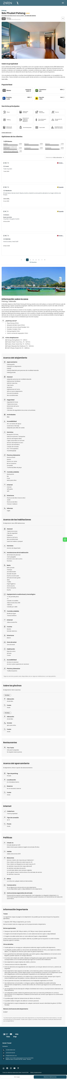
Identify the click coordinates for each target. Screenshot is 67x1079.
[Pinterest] (18, 1068)
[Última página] (44, 259)
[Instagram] (11, 1068)
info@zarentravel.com (11, 1055)
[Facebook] (7, 1068)
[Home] (3, 1068)
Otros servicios (6, 132)
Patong (4, 10)
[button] (4, 40)
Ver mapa (17, 1077)
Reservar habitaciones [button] (50, 1077)
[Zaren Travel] (10, 1035)
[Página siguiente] (42, 259)
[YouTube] (14, 1068)
